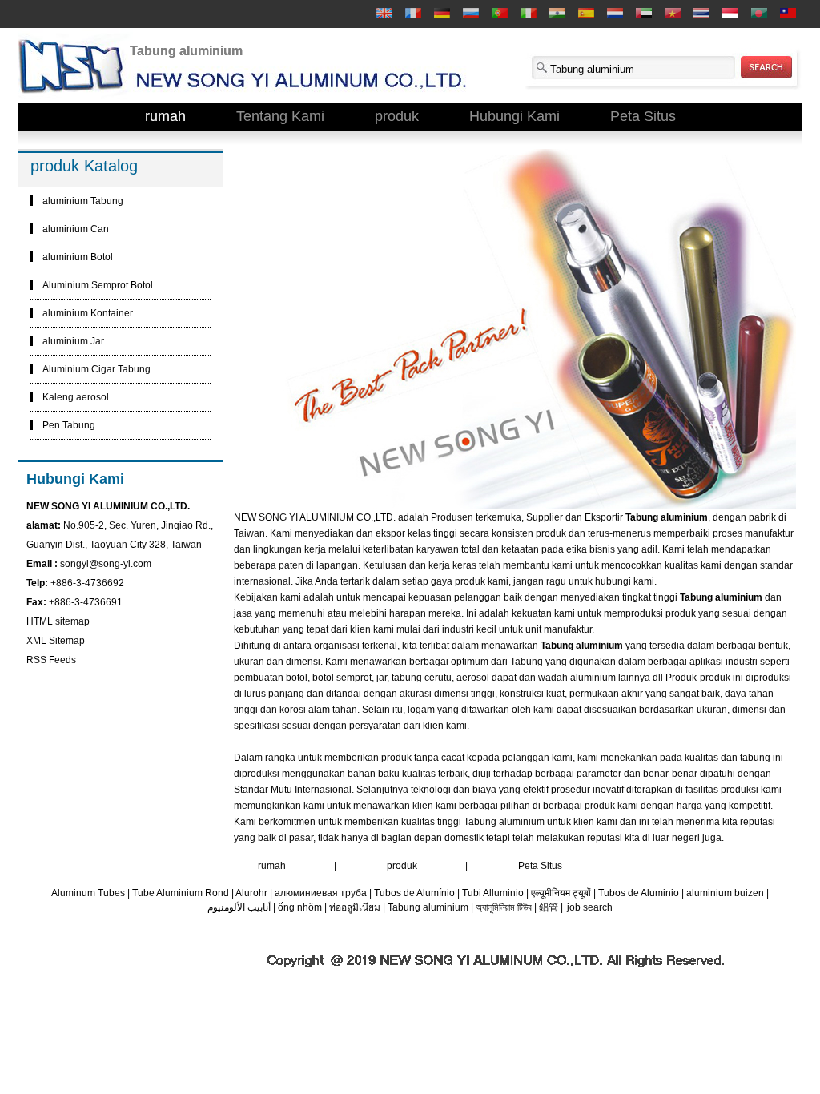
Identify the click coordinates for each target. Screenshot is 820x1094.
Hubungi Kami (514, 116)
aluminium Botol (77, 257)
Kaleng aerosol (75, 397)
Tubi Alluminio (493, 893)
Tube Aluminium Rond (180, 893)
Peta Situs (643, 116)
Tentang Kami (280, 116)
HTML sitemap (58, 621)
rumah (165, 116)
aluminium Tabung (82, 201)
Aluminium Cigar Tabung (96, 369)
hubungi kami (624, 581)
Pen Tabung (68, 425)
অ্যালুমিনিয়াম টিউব (504, 907)
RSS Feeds (51, 660)
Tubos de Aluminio (638, 893)
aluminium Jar (73, 341)
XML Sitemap (55, 640)
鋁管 (548, 907)
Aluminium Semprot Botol (97, 285)
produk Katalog (84, 166)
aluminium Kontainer (87, 313)
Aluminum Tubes (88, 893)
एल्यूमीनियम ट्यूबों (561, 893)
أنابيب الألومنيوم (239, 907)
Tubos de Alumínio (414, 893)
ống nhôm (300, 907)
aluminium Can (75, 229)
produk (397, 116)
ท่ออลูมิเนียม (354, 907)
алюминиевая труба (321, 893)
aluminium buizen (725, 893)
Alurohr (251, 893)
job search (590, 907)
